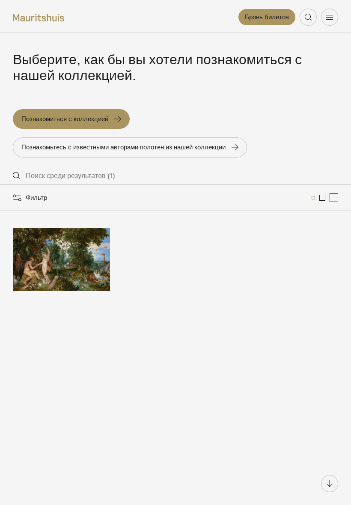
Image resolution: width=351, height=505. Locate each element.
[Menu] (329, 17)
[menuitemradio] (313, 197)
